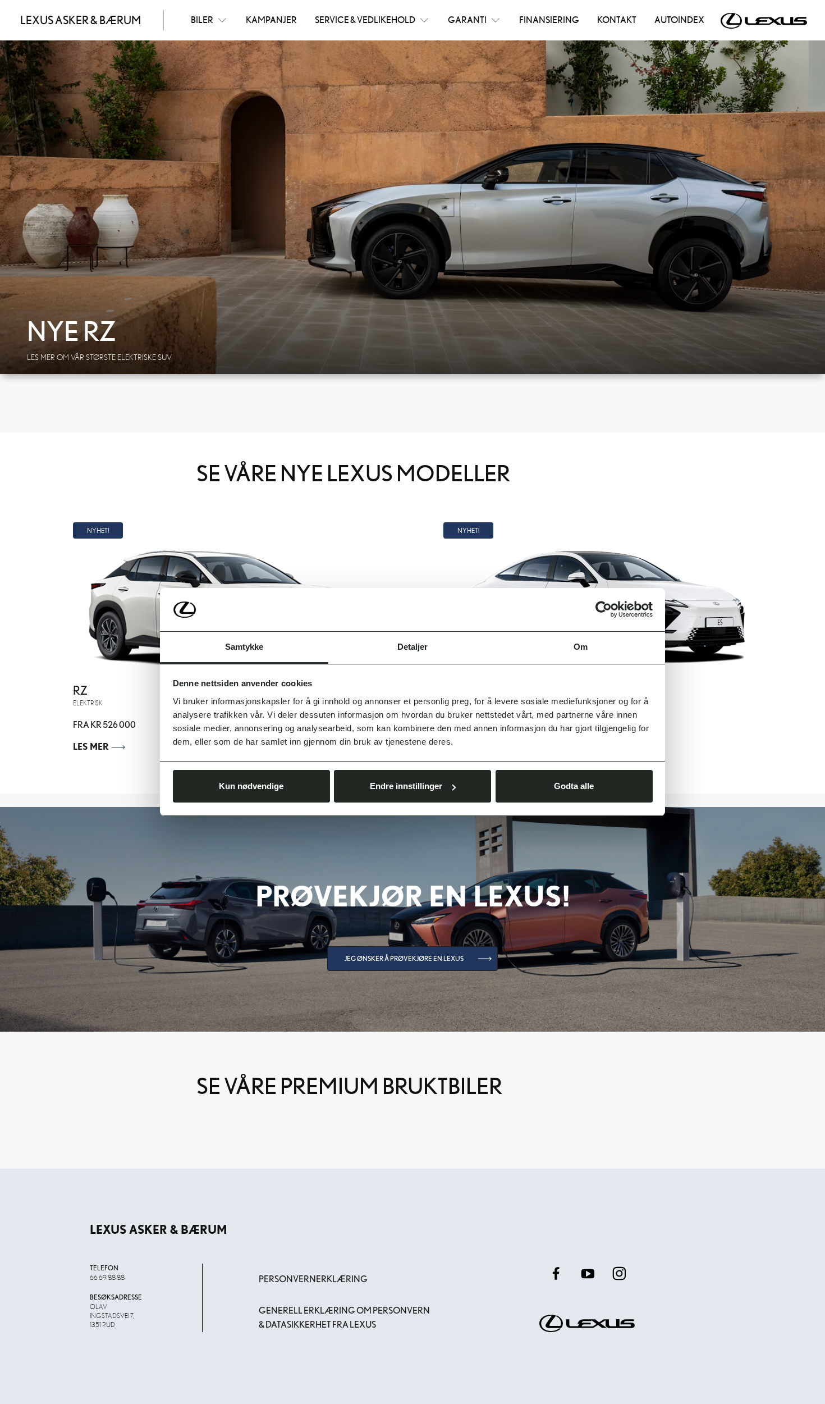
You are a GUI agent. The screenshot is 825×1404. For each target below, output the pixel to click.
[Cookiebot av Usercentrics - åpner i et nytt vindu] (603, 609)
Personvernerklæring (313, 1279)
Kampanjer (271, 19)
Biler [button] (202, 19)
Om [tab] (581, 646)
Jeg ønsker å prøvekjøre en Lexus (404, 958)
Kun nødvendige (251, 786)
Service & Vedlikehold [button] (365, 19)
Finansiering (549, 19)
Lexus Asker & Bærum (80, 20)
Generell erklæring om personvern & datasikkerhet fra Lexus (344, 1317)
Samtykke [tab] (244, 646)
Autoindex (679, 19)
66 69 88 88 (107, 1277)
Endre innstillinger (406, 786)
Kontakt (616, 19)
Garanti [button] (467, 19)
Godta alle (574, 786)
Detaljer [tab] (412, 646)
